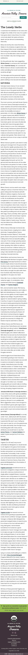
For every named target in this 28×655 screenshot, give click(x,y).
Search (23, 17)
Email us (7, 1)
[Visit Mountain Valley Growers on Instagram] (15, 633)
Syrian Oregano (13, 284)
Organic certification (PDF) (14, 642)
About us (14, 640)
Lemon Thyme (5, 432)
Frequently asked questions (14, 638)
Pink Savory (4, 261)
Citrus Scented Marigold (14, 555)
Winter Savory (21, 113)
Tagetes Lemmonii (6, 467)
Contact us (14, 645)
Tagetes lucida (5, 512)
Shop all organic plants (14, 21)
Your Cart (20, 1)
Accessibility (14, 643)
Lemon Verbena (17, 432)
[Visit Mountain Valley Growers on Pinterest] (13, 633)
